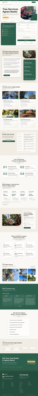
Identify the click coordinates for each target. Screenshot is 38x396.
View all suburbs (22, 392)
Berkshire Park (9, 64)
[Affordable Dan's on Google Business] (35, 0)
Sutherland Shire (21, 389)
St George (20, 388)
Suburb (28, 24)
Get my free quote (26, 40)
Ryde (20, 387)
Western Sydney (6, 4)
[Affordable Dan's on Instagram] (34, 0)
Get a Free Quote (6, 75)
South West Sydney (21, 391)
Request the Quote (31, 361)
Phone (27, 27)
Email (18, 27)
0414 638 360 (24, 375)
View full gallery (32, 266)
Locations (4, 4)
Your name (18, 24)
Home (1, 4)
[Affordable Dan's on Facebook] (33, 0)
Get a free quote (5, 17)
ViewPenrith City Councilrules (8, 139)
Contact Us (3, 387)
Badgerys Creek (5, 64)
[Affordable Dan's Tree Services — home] (5, 2)
